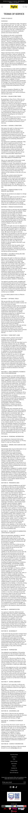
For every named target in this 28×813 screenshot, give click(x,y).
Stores (14, 765)
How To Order (14, 761)
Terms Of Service (14, 772)
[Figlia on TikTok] (16, 787)
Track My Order (14, 754)
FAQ (14, 759)
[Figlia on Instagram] (10, 787)
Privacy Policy (14, 770)
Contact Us (14, 768)
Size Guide (14, 763)
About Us (14, 756)
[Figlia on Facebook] (13, 787)
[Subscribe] (25, 782)
